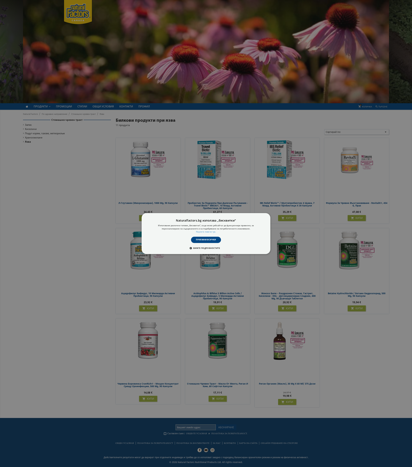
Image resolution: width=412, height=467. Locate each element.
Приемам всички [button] (206, 239)
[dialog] (206, 233)
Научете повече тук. (206, 232)
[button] (206, 248)
